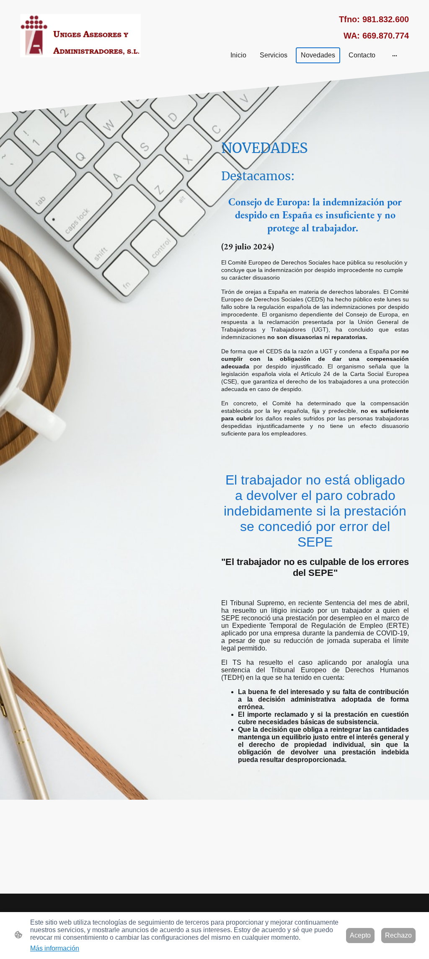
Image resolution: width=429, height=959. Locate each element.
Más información (54, 948)
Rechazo (398, 935)
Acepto (360, 935)
